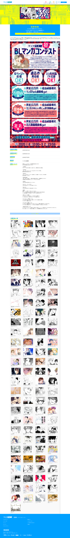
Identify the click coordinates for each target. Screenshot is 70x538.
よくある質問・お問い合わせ (31, 522)
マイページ (4, 522)
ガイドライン (4, 524)
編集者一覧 (29, 519)
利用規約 (29, 524)
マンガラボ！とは (5, 519)
